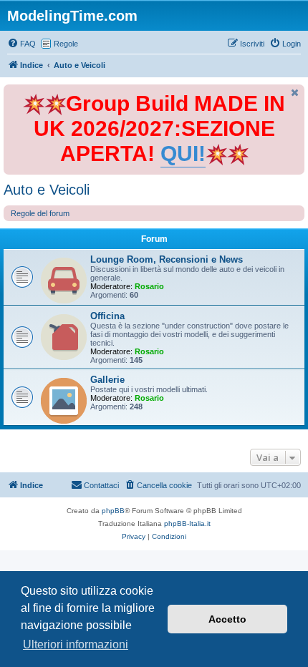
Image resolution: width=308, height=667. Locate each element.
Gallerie (107, 379)
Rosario (149, 286)
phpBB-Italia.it (187, 523)
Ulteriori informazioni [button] (75, 644)
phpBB (113, 511)
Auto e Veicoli (47, 190)
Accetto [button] (227, 619)
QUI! (183, 153)
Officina (107, 316)
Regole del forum (40, 213)
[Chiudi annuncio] (295, 92)
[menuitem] (21, 43)
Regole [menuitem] (66, 43)
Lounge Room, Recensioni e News (166, 259)
